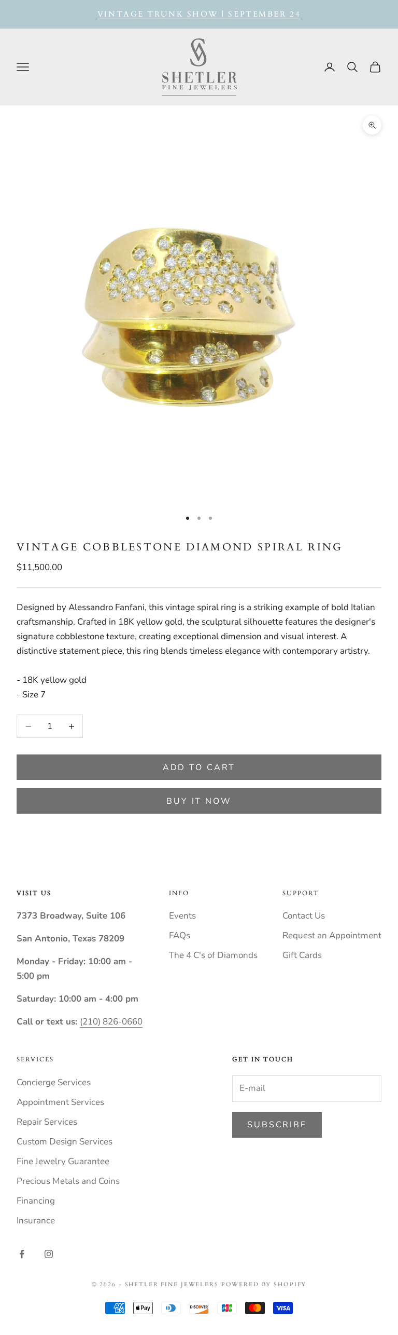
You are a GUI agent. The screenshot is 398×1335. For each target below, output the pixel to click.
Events (182, 916)
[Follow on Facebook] (22, 1254)
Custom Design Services (64, 1142)
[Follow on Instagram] (49, 1254)
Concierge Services (54, 1082)
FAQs (179, 935)
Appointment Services (60, 1102)
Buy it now (199, 801)
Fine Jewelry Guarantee (63, 1161)
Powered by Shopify (264, 1284)
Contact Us (303, 916)
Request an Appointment (331, 935)
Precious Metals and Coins (68, 1181)
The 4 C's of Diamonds (213, 955)
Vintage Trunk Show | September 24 (199, 14)
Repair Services (47, 1122)
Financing (36, 1201)
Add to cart (199, 767)
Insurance (36, 1220)
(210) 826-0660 (111, 1022)
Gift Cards (302, 955)
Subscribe (277, 1124)
